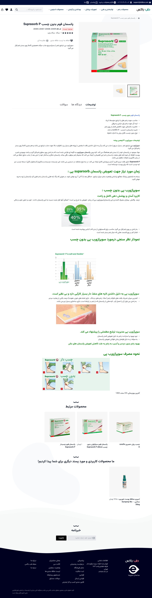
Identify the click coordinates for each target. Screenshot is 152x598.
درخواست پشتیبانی (77, 564)
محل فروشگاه (79, 567)
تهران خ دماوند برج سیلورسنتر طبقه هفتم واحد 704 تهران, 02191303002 (97, 567)
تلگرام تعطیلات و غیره (106, 2)
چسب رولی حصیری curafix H (129, 446)
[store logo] (142, 9)
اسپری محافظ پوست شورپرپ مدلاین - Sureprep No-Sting (129, 502)
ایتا (85, 2)
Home (139, 18)
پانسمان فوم (135, 115)
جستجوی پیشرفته (53, 575)
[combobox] (28, 9)
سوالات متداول (54, 578)
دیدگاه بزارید (51, 33)
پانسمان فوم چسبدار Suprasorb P (67, 446)
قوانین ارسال (79, 578)
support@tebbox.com (140, 2)
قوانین (81, 575)
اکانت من (56, 564)
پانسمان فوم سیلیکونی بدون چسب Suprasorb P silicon (97, 446)
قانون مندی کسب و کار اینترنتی (73, 582)
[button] (109, 52)
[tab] (91, 104)
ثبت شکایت (79, 571)
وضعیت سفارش (54, 567)
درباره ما (33, 567)
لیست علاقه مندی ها (52, 571)
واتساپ (92, 2)
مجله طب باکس (30, 564)
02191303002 (123, 2)
